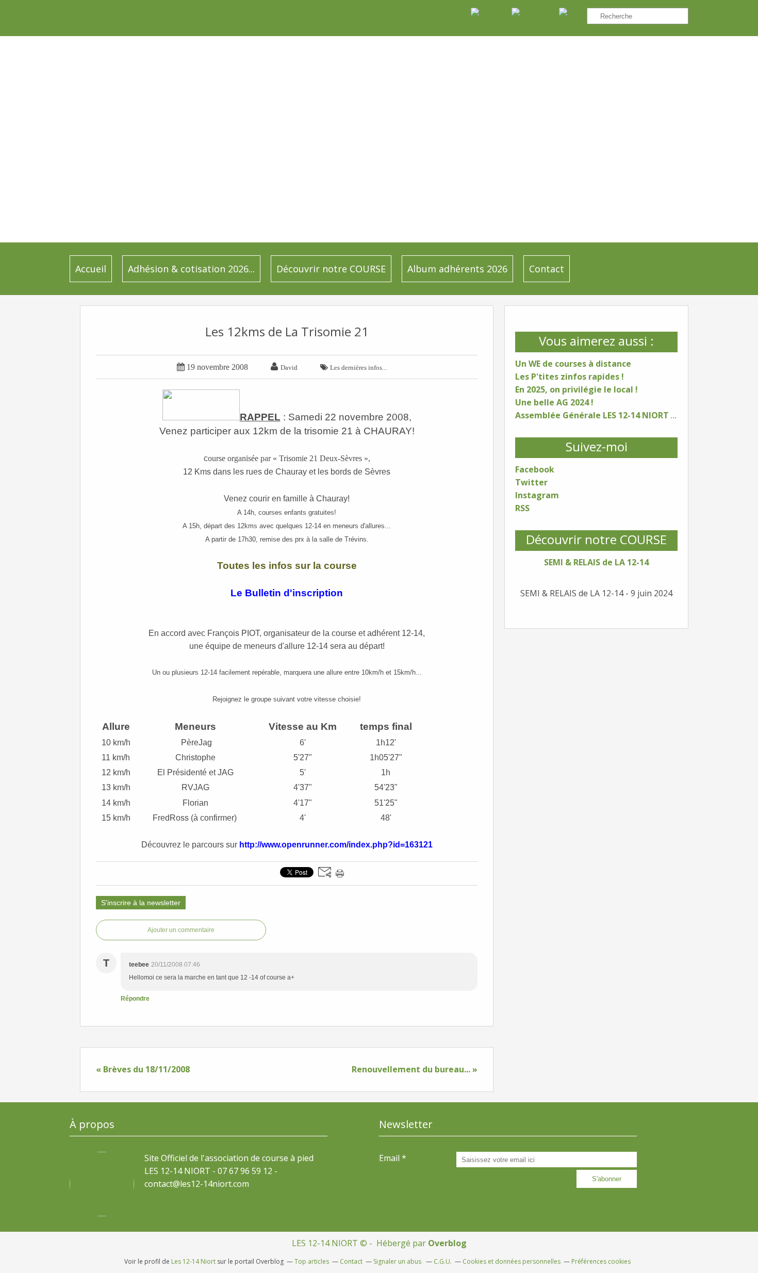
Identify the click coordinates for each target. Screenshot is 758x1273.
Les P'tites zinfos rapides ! (569, 376)
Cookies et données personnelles (512, 1261)
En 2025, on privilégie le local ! (576, 389)
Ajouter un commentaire (181, 930)
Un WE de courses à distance (573, 363)
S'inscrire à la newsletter (140, 903)
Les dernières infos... (358, 367)
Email (389, 1158)
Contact (546, 269)
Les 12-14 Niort (193, 1261)
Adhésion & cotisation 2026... (191, 269)
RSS (522, 508)
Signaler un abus (398, 1261)
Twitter (531, 482)
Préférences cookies (601, 1261)
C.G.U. (443, 1261)
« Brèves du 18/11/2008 (143, 1069)
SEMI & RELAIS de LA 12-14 (596, 562)
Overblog (447, 1243)
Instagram (537, 495)
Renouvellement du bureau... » (414, 1069)
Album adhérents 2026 (457, 269)
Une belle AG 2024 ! (554, 402)
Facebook (534, 469)
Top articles (311, 1261)
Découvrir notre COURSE (331, 269)
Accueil (90, 269)
